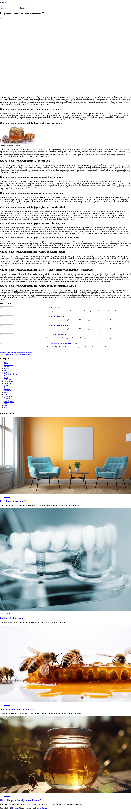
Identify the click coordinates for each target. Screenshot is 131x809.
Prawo (6, 387)
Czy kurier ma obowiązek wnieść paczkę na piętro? (62, 343)
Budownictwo (8, 365)
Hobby (6, 370)
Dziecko (7, 367)
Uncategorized (9, 402)
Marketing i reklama (10, 374)
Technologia (8, 396)
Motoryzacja (8, 379)
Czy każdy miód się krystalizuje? (56, 334)
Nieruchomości (9, 381)
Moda (6, 378)
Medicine (7, 376)
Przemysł (7, 389)
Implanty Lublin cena (11, 618)
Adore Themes (42, 808)
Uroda (6, 403)
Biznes (6, 363)
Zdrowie (7, 409)
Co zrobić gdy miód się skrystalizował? (20, 800)
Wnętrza (7, 407)
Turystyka (7, 400)
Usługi (6, 405)
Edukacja (7, 368)
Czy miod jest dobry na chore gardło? (58, 325)
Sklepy (6, 392)
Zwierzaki (3, 2)
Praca (6, 385)
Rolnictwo (7, 391)
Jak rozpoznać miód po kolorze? (17, 709)
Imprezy (6, 372)
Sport (6, 394)
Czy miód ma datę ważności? (55, 307)
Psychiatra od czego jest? (13, 501)
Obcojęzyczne (8, 383)
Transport (7, 398)
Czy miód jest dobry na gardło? (56, 316)
